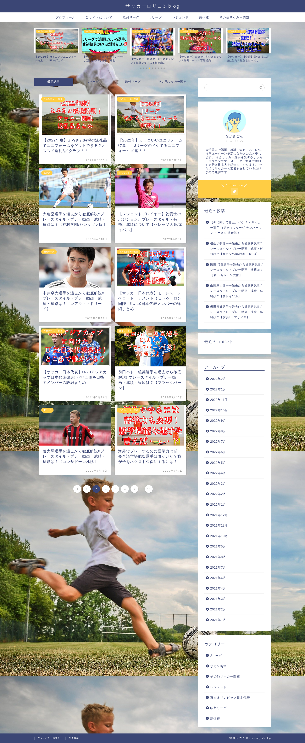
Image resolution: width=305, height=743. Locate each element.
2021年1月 (218, 620)
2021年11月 (219, 525)
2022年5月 (218, 462)
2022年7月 (218, 441)
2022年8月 (218, 431)
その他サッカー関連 (234, 17)
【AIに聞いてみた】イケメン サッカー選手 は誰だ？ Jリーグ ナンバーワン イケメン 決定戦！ (236, 227)
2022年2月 (218, 494)
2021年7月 (218, 567)
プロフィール (66, 17)
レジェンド (180, 17)
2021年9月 (218, 546)
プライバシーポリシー (50, 738)
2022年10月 (219, 410)
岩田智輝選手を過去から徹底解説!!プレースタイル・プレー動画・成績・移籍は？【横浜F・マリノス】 (236, 312)
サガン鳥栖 (218, 666)
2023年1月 (218, 389)
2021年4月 (218, 588)
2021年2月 (218, 609)
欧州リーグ (131, 17)
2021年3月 (218, 598)
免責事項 (74, 738)
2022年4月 (218, 473)
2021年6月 (218, 578)
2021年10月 (219, 536)
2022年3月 (218, 483)
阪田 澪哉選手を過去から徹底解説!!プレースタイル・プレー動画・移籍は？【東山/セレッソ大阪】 (236, 270)
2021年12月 (219, 515)
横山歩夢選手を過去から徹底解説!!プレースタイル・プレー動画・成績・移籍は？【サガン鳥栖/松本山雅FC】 (236, 249)
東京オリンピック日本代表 (230, 697)
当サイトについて (99, 17)
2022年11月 (219, 399)
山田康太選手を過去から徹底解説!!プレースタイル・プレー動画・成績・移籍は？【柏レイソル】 (236, 291)
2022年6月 (218, 452)
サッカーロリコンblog (152, 6)
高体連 (204, 17)
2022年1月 (218, 504)
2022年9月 (218, 420)
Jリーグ (156, 17)
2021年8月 (218, 557)
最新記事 (53, 81)
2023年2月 (218, 379)
